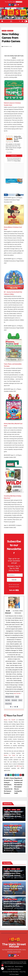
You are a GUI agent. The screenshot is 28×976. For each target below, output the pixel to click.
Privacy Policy (23, 971)
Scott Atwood (19, 877)
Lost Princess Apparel (14, 974)
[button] (19, 21)
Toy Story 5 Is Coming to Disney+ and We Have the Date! (13, 830)
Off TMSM (15, 841)
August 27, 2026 (9, 818)
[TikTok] (13, 707)
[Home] (2, 21)
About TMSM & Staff (9, 966)
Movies (18, 809)
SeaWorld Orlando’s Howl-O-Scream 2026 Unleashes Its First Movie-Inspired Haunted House (13, 847)
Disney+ (8, 809)
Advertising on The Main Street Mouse (10, 971)
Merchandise (10, 30)
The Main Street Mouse (14, 945)
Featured (4, 30)
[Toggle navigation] (11, 21)
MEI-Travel (19, 766)
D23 (5, 809)
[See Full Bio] (21, 693)
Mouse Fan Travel (9, 755)
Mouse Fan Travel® (9, 719)
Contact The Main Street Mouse (14, 969)
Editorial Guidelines (19, 966)
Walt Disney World (13, 912)
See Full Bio (17, 693)
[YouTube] (15, 707)
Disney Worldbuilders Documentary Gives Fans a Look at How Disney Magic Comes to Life (14, 816)
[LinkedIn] (17, 707)
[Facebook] (11, 707)
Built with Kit (14, 590)
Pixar (20, 825)
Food (11, 841)
